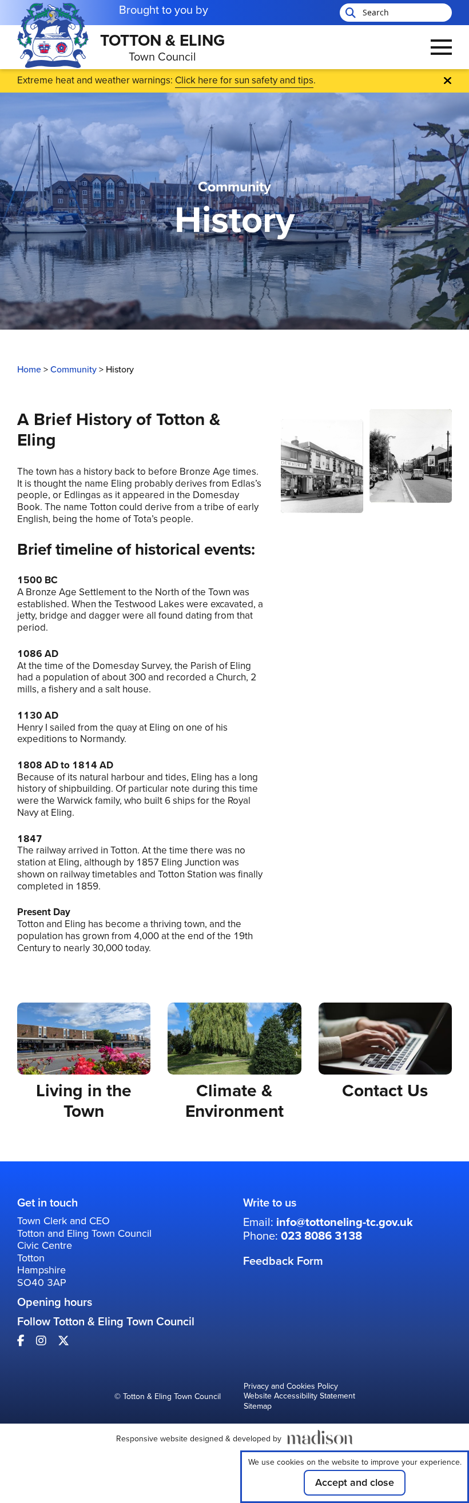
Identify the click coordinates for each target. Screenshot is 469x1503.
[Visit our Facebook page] (21, 1340)
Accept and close (354, 1482)
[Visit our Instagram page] (41, 1340)
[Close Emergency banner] (447, 80)
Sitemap (258, 1407)
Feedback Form (283, 1260)
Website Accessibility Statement (299, 1397)
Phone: (302, 1235)
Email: (328, 1222)
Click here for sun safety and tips (244, 80)
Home (29, 369)
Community (73, 369)
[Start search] (349, 13)
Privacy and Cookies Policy (291, 1387)
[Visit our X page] (63, 1340)
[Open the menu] (441, 47)
